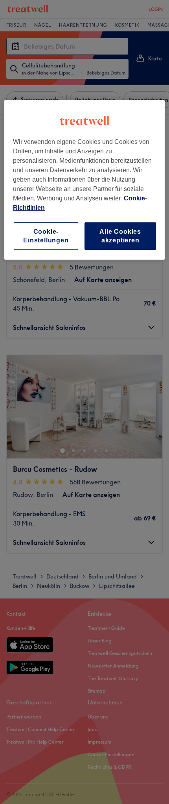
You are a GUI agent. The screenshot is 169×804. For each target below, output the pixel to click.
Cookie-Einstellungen (45, 235)
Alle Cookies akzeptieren (120, 235)
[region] (84, 180)
